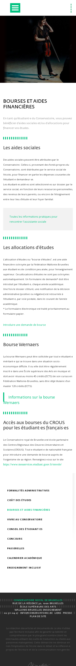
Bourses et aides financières (28, 509)
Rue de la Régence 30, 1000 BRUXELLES (37, 603)
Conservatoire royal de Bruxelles (38, 600)
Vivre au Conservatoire (24, 519)
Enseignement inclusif (24, 567)
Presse (67, 613)
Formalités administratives (28, 490)
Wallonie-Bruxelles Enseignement (38, 610)
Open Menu (15, 8)
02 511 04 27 (11, 613)
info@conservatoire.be (36, 613)
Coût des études (19, 500)
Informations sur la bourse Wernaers (29, 400)
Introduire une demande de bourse (24, 324)
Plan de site (38, 616)
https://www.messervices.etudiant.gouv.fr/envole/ (32, 464)
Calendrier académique (24, 558)
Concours (14, 538)
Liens (57, 613)
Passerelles (15, 548)
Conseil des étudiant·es (24, 529)
